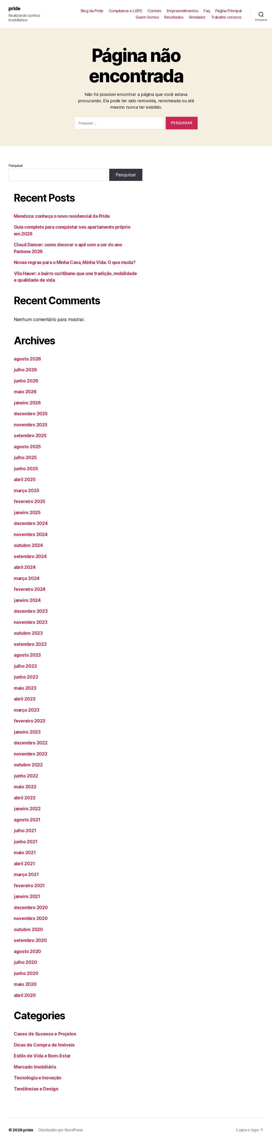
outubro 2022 (28, 764)
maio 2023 (25, 688)
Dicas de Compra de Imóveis (44, 1045)
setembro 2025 (30, 435)
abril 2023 (24, 699)
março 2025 (26, 490)
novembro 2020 (31, 918)
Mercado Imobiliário (35, 1067)
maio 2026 (25, 391)
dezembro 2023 (31, 611)
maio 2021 (25, 852)
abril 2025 (24, 479)
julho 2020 (25, 962)
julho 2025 (25, 457)
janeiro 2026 (27, 402)
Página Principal (228, 11)
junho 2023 (26, 677)
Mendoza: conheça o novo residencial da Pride (62, 216)
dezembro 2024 (31, 523)
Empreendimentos (182, 11)
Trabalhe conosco (226, 17)
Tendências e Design (36, 1089)
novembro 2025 (30, 424)
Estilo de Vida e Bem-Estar (42, 1055)
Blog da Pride (92, 11)
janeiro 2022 (27, 808)
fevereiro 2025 (29, 501)
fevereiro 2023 (29, 721)
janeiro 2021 (27, 896)
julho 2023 (25, 666)
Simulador (197, 17)
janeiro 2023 (27, 732)
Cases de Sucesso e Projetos (45, 1034)
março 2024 (26, 578)
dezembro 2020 (31, 907)
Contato (154, 11)
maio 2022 (25, 786)
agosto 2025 (27, 446)
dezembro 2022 (31, 742)
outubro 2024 (28, 545)
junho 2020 (26, 973)
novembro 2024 (31, 534)
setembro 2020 (30, 940)
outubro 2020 (28, 929)
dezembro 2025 (31, 413)
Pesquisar (15, 165)
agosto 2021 (27, 819)
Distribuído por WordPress (60, 1130)
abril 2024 (24, 567)
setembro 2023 (30, 644)
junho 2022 (26, 776)
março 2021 (26, 874)
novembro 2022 (30, 754)
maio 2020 (25, 984)
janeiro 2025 (27, 512)
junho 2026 (26, 381)
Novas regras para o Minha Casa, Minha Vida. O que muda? (74, 262)
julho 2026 (25, 369)
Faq (207, 11)
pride (14, 8)
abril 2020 (24, 995)
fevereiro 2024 (29, 589)
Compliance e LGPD (125, 11)
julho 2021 (25, 830)
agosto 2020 (27, 951)
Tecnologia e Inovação (37, 1077)
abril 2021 (24, 863)
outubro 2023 (28, 633)
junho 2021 (25, 841)
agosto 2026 (27, 359)
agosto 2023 (27, 655)
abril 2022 (24, 797)
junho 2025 (26, 468)
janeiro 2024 (27, 600)
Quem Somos (147, 17)
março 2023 (26, 710)
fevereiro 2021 (29, 885)
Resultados (173, 17)
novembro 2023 (30, 622)
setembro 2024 (30, 556)
